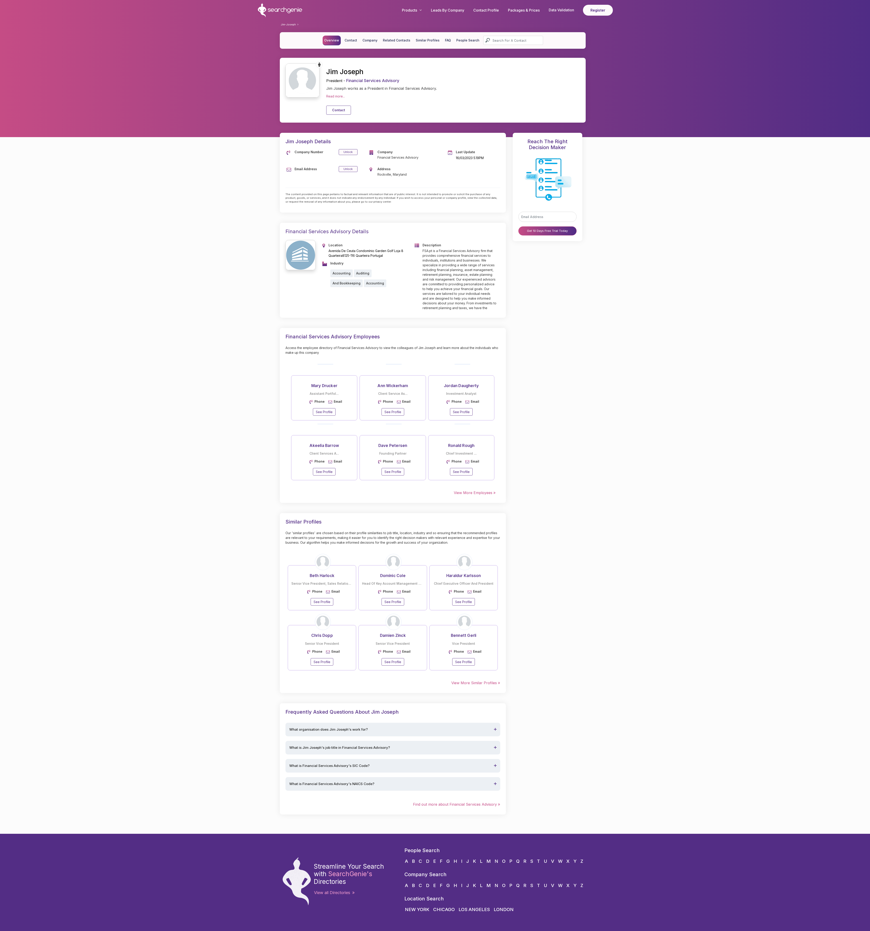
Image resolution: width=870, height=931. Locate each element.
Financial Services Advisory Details (327, 231)
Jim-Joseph (288, 24)
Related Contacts (396, 40)
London (504, 909)
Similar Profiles (428, 40)
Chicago (444, 909)
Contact (351, 40)
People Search (467, 40)
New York (417, 909)
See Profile (324, 412)
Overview (331, 40)
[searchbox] (513, 40)
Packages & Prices (524, 10)
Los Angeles (474, 909)
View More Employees (473, 492)
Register (597, 10)
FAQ (448, 40)
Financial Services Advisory (372, 80)
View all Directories (333, 892)
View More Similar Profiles (474, 683)
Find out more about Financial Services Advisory (455, 804)
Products (409, 10)
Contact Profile (486, 10)
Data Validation (561, 10)
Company (369, 40)
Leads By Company (447, 10)
